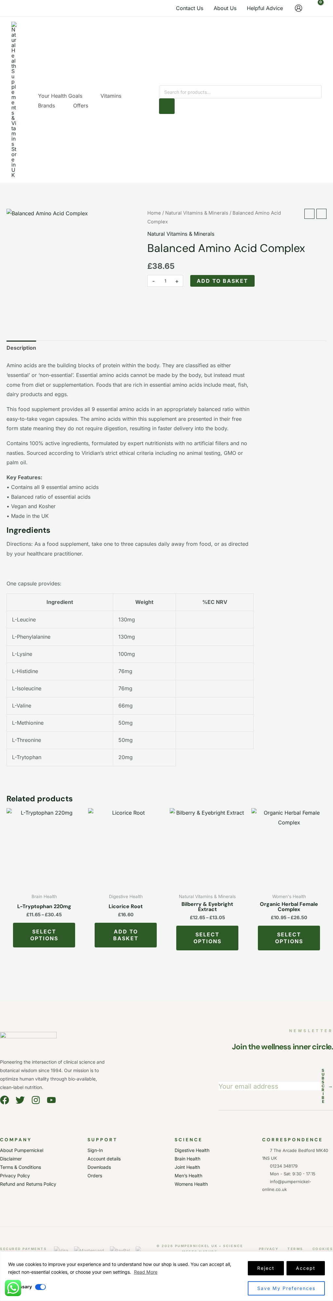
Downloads (99, 1167)
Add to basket (222, 281)
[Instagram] (35, 1100)
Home (154, 213)
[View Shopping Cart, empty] (315, 8)
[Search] (167, 106)
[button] (85, 96)
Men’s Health (188, 1175)
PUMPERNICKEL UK (196, 1246)
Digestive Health (192, 1150)
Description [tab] (21, 347)
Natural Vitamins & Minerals (196, 213)
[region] (166, 1276)
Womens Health (191, 1184)
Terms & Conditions (20, 1167)
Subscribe (327, 1086)
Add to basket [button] (126, 935)
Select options (44, 935)
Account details (104, 1158)
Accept (305, 1268)
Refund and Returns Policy (28, 1184)
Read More (145, 1272)
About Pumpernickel (21, 1150)
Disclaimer (11, 1158)
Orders (94, 1175)
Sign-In (95, 1150)
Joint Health (187, 1167)
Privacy (269, 1249)
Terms (295, 1249)
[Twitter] (20, 1100)
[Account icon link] (298, 8)
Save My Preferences (286, 1288)
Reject (265, 1268)
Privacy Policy (15, 1175)
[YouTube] (51, 1100)
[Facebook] (4, 1100)
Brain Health (187, 1158)
